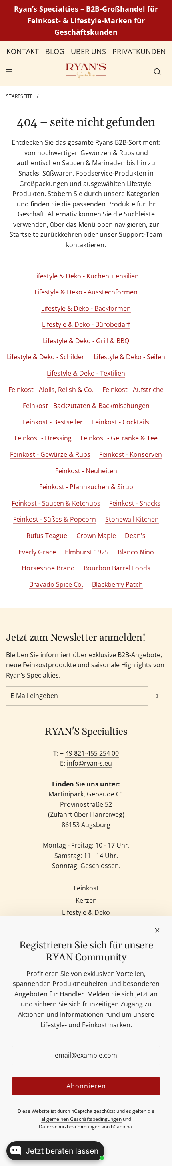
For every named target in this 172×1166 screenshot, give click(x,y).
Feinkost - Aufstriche (133, 389)
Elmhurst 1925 (86, 552)
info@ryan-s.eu (89, 763)
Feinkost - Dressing (43, 438)
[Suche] (157, 71)
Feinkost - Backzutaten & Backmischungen (86, 405)
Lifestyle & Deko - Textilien (86, 373)
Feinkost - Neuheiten (86, 470)
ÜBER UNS (88, 51)
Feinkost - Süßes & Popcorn (54, 519)
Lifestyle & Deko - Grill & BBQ (86, 340)
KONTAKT (22, 51)
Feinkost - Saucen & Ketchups (56, 503)
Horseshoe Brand (48, 568)
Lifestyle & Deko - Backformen (86, 308)
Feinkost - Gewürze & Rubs (50, 454)
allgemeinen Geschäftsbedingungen (81, 1119)
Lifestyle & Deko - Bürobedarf (86, 324)
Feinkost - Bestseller (53, 422)
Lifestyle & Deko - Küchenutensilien (86, 276)
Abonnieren (86, 1086)
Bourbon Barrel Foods (117, 568)
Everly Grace (37, 552)
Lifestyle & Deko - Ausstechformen (86, 292)
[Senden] (157, 696)
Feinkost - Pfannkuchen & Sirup (86, 486)
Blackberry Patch (117, 584)
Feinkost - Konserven (130, 454)
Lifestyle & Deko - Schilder (45, 356)
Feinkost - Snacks (134, 503)
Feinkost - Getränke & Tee (119, 438)
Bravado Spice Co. (56, 584)
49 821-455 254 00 (92, 753)
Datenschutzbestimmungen (69, 1126)
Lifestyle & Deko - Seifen (129, 356)
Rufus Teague (46, 535)
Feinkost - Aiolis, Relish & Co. (51, 389)
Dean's (135, 535)
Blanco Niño (136, 552)
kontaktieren (85, 244)
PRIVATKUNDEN (139, 51)
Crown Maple (96, 535)
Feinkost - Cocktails (120, 422)
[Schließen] (157, 930)
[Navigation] (9, 71)
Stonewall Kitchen (132, 519)
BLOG (54, 51)
